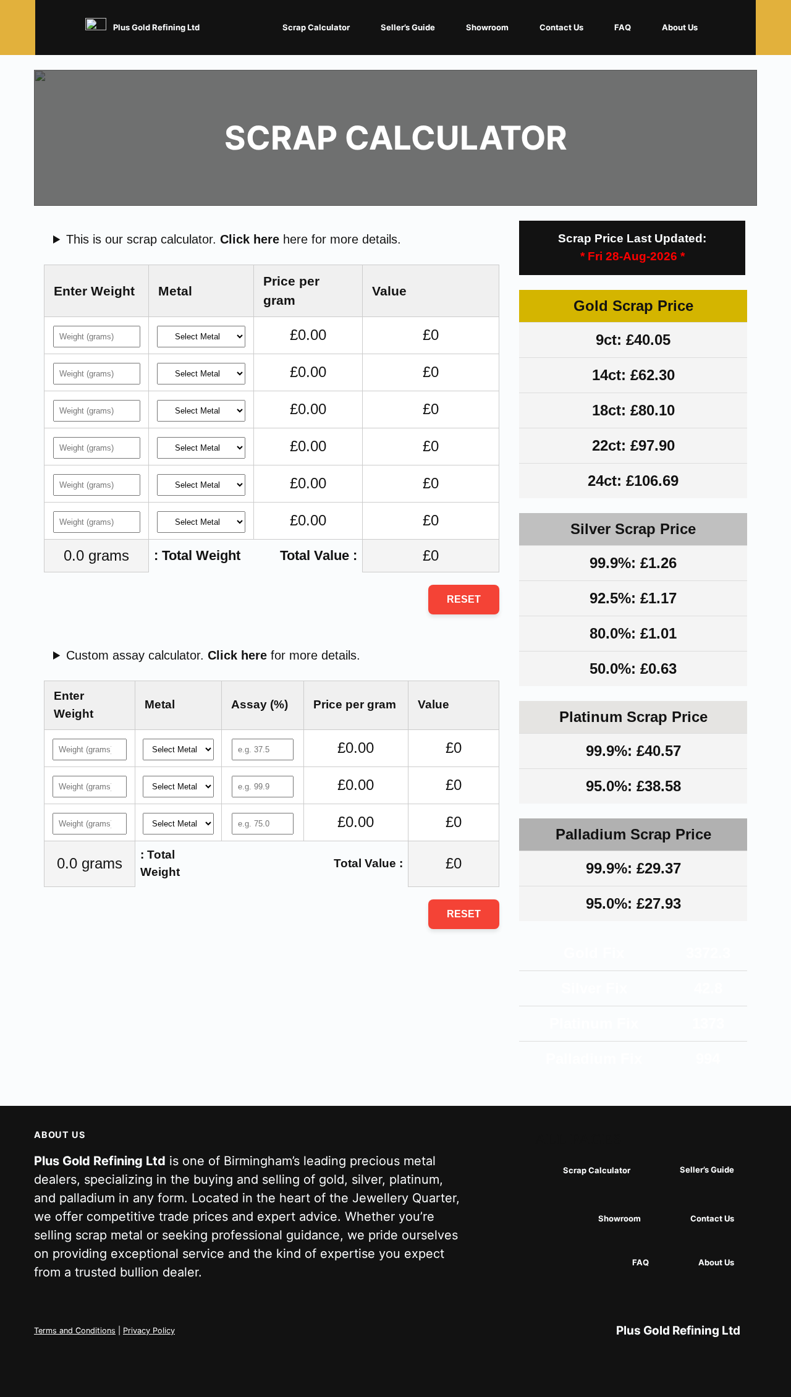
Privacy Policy (149, 1330)
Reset (464, 599)
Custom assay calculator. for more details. (213, 655)
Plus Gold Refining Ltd (156, 27)
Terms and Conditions (75, 1330)
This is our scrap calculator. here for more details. (233, 239)
